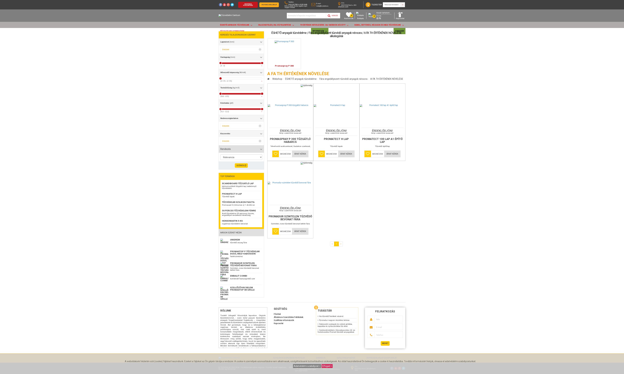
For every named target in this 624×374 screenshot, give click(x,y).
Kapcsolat (400, 18)
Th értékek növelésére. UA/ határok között (323, 25)
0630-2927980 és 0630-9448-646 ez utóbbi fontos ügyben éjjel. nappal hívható (296, 6)
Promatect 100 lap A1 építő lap (382, 140)
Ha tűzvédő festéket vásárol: (331, 316)
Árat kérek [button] (300, 154)
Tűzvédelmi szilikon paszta (238, 202)
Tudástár (399, 31)
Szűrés (240, 165)
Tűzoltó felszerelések (232, 31)
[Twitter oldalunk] (232, 4)
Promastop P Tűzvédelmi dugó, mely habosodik (245, 252)
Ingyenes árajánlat (269, 5)
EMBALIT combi (238, 275)
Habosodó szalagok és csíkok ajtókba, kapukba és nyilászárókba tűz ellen (335, 325)
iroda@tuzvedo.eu (322, 6)
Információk (318, 31)
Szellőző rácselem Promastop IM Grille (242, 288)
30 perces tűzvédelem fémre (239, 210)
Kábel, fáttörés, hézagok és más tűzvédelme (377, 25)
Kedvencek (348, 17)
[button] (275, 154)
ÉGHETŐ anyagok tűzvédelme (235, 25)
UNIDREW (235, 239)
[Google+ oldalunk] (228, 4)
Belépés (360, 18)
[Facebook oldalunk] (220, 4)
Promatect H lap (232, 193)
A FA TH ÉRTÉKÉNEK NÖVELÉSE (386, 79)
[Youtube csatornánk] (224, 4)
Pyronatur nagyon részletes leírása (334, 320)
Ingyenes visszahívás (248, 4)
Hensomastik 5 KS (232, 220)
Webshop (277, 79)
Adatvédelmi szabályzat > (307, 366)
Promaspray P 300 (284, 66)
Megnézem (285, 154)
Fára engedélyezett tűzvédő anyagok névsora (343, 79)
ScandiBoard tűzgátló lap (238, 183)
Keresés (334, 15)
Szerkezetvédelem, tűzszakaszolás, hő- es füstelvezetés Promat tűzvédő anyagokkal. (336, 331)
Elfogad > (327, 366)
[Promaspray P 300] (284, 41)
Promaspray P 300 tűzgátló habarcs (290, 140)
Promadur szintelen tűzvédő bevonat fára (243, 264)
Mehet (385, 343)
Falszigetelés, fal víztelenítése (275, 25)
